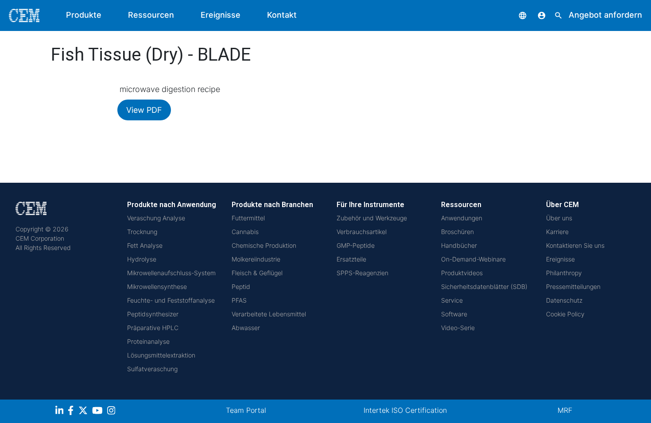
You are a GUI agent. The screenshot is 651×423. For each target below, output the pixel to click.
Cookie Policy (565, 314)
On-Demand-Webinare (473, 259)
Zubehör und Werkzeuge (372, 218)
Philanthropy (564, 273)
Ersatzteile (351, 259)
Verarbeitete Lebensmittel (269, 314)
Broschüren (457, 231)
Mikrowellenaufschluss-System (171, 273)
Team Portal (246, 410)
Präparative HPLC (152, 327)
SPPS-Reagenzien (362, 273)
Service (452, 300)
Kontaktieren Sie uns (575, 245)
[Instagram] (112, 411)
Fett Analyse (145, 245)
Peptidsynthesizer (152, 314)
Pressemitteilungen (573, 286)
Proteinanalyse (148, 341)
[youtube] (98, 411)
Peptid (241, 286)
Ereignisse (220, 14)
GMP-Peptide (356, 245)
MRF (565, 410)
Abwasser (246, 327)
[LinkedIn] (60, 411)
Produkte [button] (83, 14)
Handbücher (459, 245)
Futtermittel (248, 218)
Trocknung (142, 231)
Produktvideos (462, 273)
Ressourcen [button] (151, 14)
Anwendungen (461, 218)
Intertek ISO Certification (405, 410)
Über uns (559, 218)
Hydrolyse (141, 259)
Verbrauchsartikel (362, 231)
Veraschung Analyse (156, 218)
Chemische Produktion (264, 245)
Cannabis (245, 231)
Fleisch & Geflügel (257, 273)
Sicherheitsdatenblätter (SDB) (484, 286)
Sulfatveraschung (152, 369)
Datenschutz (564, 300)
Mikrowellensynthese (157, 286)
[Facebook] (73, 411)
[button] (516, 15)
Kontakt (282, 14)
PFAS (239, 300)
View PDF (144, 110)
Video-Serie (458, 327)
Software (454, 314)
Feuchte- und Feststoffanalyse (171, 300)
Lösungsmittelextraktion (161, 355)
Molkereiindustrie (256, 259)
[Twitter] (84, 411)
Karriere (557, 231)
